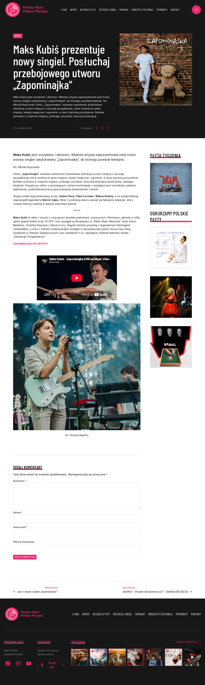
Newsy (17, 35)
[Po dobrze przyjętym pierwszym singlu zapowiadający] (79, 657)
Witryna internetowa (23, 541)
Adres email (20, 527)
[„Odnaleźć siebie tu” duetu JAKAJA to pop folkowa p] (117, 657)
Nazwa (17, 512)
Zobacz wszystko (186, 642)
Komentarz (19, 480)
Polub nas (52, 665)
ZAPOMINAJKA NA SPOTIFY (30, 243)
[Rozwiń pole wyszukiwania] (196, 9)
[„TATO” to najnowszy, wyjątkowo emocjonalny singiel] (173, 657)
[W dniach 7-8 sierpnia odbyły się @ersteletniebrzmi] (192, 657)
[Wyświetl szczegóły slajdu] (171, 297)
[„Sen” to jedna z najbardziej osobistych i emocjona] (98, 657)
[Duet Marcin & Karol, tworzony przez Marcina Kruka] (154, 657)
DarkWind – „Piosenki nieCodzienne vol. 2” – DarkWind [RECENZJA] (155, 591)
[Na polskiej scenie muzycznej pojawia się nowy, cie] (135, 657)
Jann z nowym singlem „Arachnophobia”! (37, 591)
